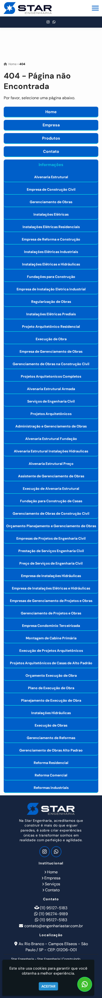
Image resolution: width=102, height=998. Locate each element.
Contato (51, 151)
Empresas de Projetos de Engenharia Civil (51, 538)
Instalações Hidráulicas (51, 713)
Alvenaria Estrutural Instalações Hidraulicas (51, 451)
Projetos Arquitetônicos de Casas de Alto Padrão (51, 663)
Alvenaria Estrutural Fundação (51, 438)
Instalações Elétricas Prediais (51, 314)
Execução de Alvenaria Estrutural (51, 488)
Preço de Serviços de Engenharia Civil (51, 563)
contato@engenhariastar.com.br (53, 925)
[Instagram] (48, 22)
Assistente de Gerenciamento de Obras (51, 476)
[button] (95, 8)
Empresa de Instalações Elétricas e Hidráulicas (51, 588)
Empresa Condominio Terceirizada (51, 625)
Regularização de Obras (51, 301)
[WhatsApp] (53, 22)
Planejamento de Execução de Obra (51, 700)
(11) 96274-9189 (53, 913)
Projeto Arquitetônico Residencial (51, 326)
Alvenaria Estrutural (51, 177)
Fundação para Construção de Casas (51, 501)
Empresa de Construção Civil (51, 189)
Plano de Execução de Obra (51, 688)
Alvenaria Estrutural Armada (51, 389)
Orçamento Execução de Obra (51, 675)
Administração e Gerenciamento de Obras (51, 426)
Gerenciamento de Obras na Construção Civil (51, 364)
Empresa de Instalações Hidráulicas (51, 576)
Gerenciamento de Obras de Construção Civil (51, 513)
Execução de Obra (51, 339)
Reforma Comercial (51, 775)
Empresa (51, 125)
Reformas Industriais (51, 787)
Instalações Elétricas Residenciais (51, 227)
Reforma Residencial (51, 762)
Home (51, 111)
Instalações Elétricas (51, 214)
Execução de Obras (51, 725)
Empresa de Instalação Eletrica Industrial (51, 289)
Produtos (51, 138)
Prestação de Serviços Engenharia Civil (51, 551)
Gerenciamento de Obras (51, 202)
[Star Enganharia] (51, 809)
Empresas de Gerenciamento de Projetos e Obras (51, 600)
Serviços (52, 884)
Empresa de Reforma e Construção (51, 239)
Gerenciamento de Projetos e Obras (51, 613)
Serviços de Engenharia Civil (51, 401)
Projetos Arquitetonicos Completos (51, 376)
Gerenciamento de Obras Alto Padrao (51, 750)
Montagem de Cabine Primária (51, 638)
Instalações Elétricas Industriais (51, 252)
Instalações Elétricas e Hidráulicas (51, 264)
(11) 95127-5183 (53, 908)
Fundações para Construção (51, 276)
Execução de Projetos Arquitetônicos (51, 650)
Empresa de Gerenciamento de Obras (51, 351)
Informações (51, 164)
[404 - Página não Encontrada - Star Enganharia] (28, 8)
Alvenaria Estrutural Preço (51, 463)
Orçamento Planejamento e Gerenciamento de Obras (51, 526)
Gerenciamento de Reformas (51, 738)
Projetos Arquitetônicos (51, 414)
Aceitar (48, 986)
